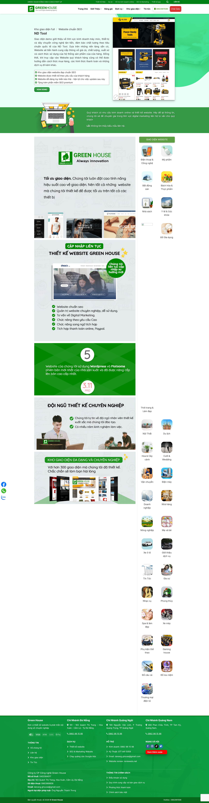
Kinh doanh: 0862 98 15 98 (121, 746)
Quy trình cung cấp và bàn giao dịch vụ (127, 782)
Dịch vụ (118, 9)
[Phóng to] (116, 97)
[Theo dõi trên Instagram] (152, 746)
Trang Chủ (83, 9)
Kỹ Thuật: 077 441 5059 (120, 751)
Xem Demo (42, 89)
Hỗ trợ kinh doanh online (124, 2)
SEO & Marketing (142, 2)
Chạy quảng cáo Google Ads (83, 756)
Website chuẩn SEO (70, 29)
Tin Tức (33, 762)
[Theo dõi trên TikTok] (157, 746)
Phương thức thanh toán (120, 787)
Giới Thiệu (95, 9)
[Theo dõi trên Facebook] (148, 746)
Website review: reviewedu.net (123, 761)
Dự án (110, 2)
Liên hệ (33, 752)
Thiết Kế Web (100, 2)
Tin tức (147, 9)
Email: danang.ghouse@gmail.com (124, 756)
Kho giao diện (133, 9)
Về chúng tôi (36, 748)
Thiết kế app (156, 2)
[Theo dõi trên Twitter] (161, 746)
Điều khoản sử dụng (118, 777)
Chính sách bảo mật (118, 792)
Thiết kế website (77, 746)
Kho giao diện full (44, 29)
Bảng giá (108, 9)
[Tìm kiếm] (167, 2)
